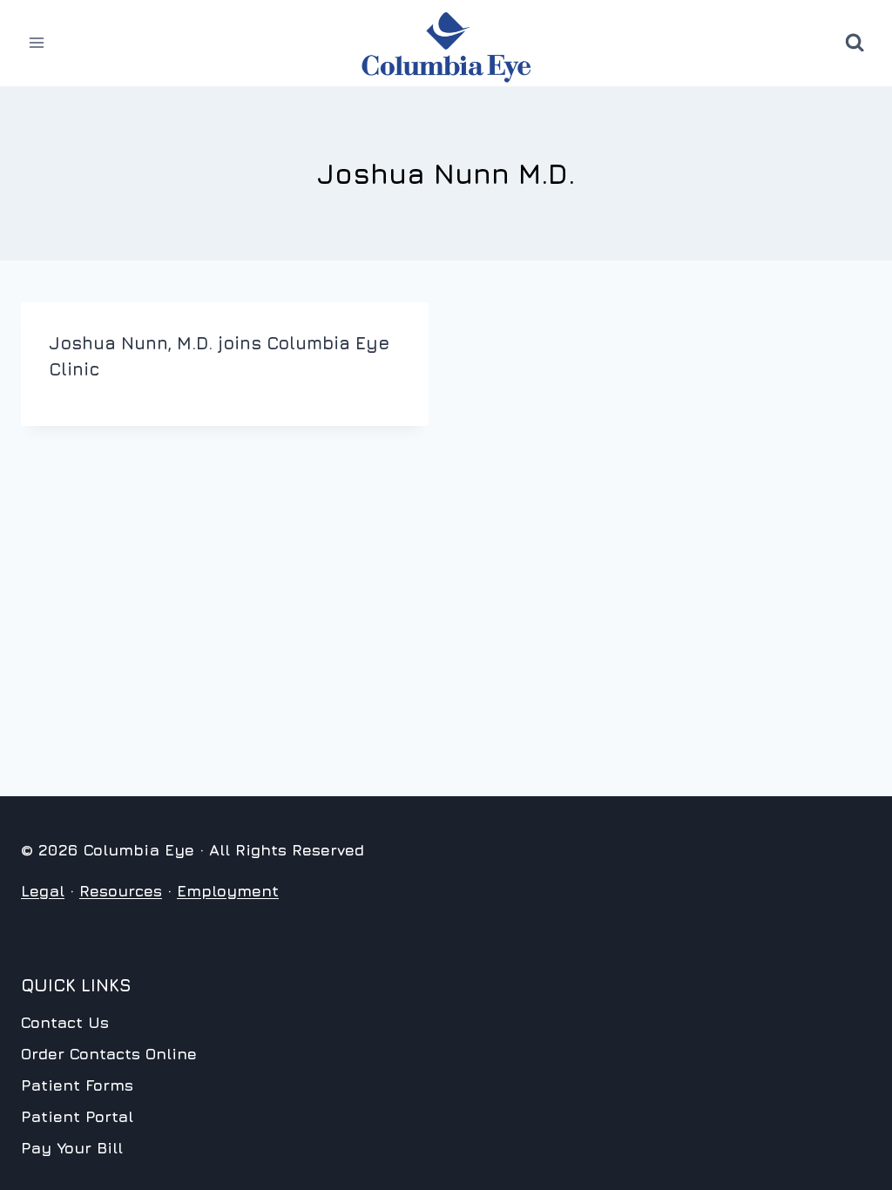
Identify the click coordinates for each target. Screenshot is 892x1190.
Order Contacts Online (109, 1054)
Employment (228, 891)
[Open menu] (37, 43)
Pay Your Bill (72, 1148)
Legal (42, 891)
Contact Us (65, 1022)
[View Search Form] (854, 42)
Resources (120, 891)
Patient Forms (77, 1085)
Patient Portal (77, 1116)
